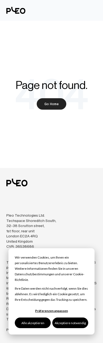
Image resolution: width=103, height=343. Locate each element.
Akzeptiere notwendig (70, 323)
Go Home (51, 104)
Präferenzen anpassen (51, 311)
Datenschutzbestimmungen (34, 274)
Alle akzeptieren (32, 323)
